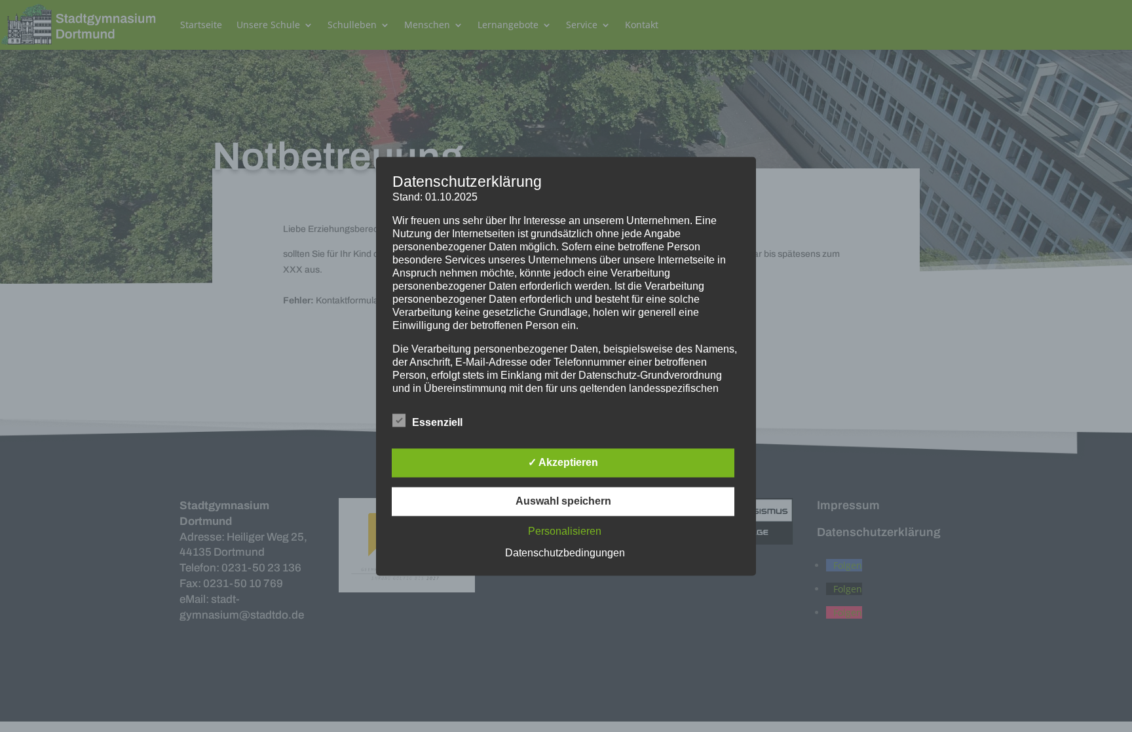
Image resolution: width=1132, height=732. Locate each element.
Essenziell (437, 422)
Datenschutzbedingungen (565, 552)
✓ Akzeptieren (563, 462)
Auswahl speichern (563, 501)
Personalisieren (564, 531)
